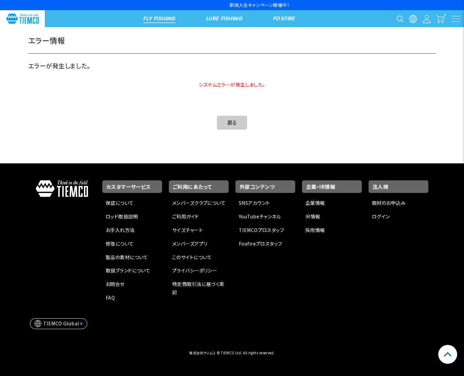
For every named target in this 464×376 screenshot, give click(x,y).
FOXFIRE (284, 18)
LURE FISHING (224, 18)
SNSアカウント (254, 202)
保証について (120, 202)
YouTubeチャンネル (260, 216)
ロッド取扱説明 (122, 216)
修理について (120, 243)
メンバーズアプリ (189, 243)
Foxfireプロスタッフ (260, 243)
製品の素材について (127, 257)
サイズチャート (187, 230)
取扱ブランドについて (128, 270)
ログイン (381, 216)
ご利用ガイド (185, 216)
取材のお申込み (389, 202)
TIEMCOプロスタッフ (261, 230)
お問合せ (115, 284)
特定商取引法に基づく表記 (198, 288)
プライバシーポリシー (194, 270)
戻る (232, 122)
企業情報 (315, 202)
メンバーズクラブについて (199, 202)
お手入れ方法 (120, 230)
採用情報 (315, 230)
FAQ (110, 297)
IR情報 (312, 216)
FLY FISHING (159, 18)
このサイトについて (192, 257)
